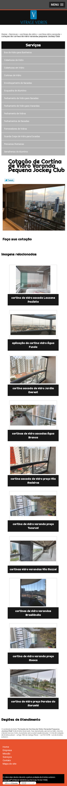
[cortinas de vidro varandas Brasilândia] (33, 592)
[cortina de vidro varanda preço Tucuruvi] (33, 505)
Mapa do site (9, 763)
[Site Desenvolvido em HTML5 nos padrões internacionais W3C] (28, 783)
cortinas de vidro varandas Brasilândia (33, 613)
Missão (6, 753)
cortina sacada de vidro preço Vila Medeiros (33, 480)
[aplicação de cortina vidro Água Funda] (33, 324)
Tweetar (9, 180)
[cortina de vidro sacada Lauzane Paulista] (33, 279)
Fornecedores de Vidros (15, 129)
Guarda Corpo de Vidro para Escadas (22, 136)
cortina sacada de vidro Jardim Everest (33, 390)
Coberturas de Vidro (13, 60)
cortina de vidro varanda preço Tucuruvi (33, 526)
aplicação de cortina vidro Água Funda (33, 345)
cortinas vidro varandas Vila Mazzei (33, 569)
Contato (7, 760)
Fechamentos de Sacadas (16, 121)
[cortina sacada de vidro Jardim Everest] (33, 370)
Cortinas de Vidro (12, 75)
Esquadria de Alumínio (15, 90)
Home (6, 747)
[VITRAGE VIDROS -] (33, 17)
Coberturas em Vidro (14, 68)
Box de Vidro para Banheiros (18, 52)
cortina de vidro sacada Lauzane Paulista (33, 299)
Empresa (7, 750)
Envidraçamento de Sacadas (18, 83)
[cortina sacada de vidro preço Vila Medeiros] (33, 460)
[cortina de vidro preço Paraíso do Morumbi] (33, 683)
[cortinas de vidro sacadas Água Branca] (33, 415)
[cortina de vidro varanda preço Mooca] (33, 638)
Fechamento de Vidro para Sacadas (21, 98)
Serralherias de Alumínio (16, 151)
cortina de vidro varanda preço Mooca (33, 658)
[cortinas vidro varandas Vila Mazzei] (33, 551)
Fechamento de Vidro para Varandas (22, 106)
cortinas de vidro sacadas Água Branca (33, 435)
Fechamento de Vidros (15, 113)
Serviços (33, 45)
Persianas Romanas (14, 144)
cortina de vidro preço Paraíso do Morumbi (33, 703)
